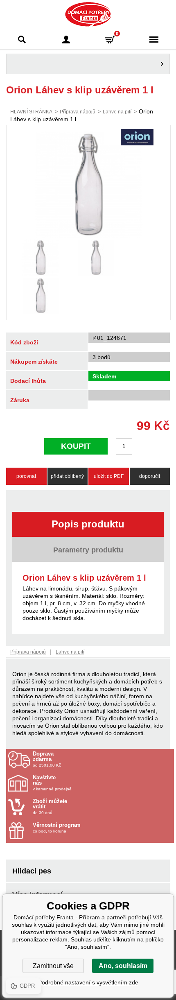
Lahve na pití (117, 112)
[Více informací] (88, 64)
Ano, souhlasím (123, 965)
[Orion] (137, 138)
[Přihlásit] (66, 39)
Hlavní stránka (31, 112)
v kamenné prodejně (52, 783)
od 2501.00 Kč (47, 759)
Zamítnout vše (53, 965)
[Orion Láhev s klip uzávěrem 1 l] (88, 184)
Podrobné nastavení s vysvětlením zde (88, 982)
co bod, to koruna (57, 827)
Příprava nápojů (77, 112)
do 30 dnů (50, 807)
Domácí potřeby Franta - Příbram (88, 14)
